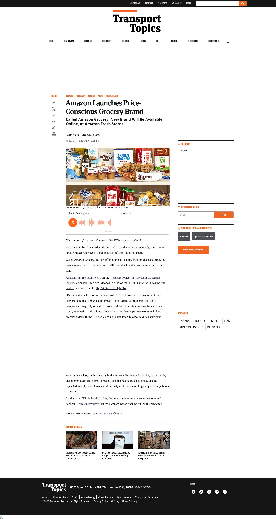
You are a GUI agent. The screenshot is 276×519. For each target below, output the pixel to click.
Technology (106, 40)
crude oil (200, 321)
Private (100, 96)
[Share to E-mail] (53, 122)
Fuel (158, 40)
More (228, 41)
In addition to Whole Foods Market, (87, 398)
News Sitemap (130, 501)
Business (88, 40)
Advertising (135, 3)
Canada (184, 321)
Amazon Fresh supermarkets (82, 404)
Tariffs (215, 321)
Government (69, 40)
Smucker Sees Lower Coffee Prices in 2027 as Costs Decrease (81, 455)
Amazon (98, 413)
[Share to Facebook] (53, 103)
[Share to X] (53, 109)
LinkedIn (217, 492)
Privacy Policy (101, 501)
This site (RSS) (225, 492)
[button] (53, 128)
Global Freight (112, 96)
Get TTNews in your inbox (124, 240)
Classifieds (162, 3)
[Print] (53, 135)
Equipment (126, 40)
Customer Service (146, 497)
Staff (75, 497)
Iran (227, 321)
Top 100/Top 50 (213, 40)
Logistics (173, 40)
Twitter (201, 492)
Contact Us (60, 497)
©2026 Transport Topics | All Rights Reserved (66, 501)
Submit (224, 214)
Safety (143, 40)
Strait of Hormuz (191, 327)
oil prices (213, 327)
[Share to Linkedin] (53, 115)
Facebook (193, 492)
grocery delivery (113, 413)
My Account (176, 3)
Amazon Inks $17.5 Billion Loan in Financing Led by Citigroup (151, 455)
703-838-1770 (143, 487)
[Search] (243, 3)
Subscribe (149, 3)
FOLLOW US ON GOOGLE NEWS (193, 249)
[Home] (138, 22)
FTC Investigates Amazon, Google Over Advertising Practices (116, 455)
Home (51, 40)
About (46, 497)
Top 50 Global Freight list (111, 288)
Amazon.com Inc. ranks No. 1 (83, 277)
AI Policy (115, 501)
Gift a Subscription (205, 236)
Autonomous (193, 40)
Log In (188, 3)
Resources (123, 497)
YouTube (209, 492)
